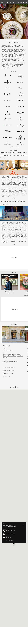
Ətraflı (14, 198)
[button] (14, 545)
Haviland (9, 354)
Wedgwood (13, 354)
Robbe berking (10, 356)
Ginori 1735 (5, 357)
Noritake (4, 354)
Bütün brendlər (14, 147)
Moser (18, 356)
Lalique (14, 356)
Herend (18, 354)
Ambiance (6, 346)
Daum (21, 356)
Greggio (4, 356)
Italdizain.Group (9, 540)
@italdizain (8, 537)
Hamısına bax (15, 309)
